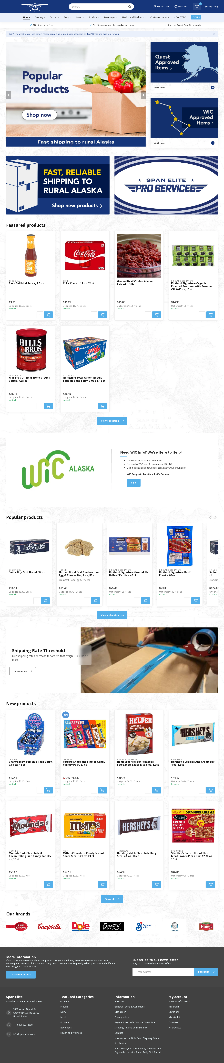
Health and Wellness (133, 17)
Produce (93, 17)
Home (26, 17)
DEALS (196, 17)
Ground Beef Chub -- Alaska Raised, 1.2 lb (135, 283)
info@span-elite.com (24, 1034)
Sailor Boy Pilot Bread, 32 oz (27, 572)
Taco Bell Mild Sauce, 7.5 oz (26, 283)
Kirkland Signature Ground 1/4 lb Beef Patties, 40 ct (128, 574)
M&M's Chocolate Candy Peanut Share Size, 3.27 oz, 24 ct (83, 855)
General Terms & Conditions (129, 1006)
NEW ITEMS (180, 17)
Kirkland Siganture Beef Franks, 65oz (175, 574)
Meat (79, 17)
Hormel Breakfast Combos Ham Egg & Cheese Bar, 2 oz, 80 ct (79, 574)
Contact (118, 1032)
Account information (179, 1001)
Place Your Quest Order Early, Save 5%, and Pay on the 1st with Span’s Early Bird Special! (138, 1050)
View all (109, 899)
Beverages (109, 17)
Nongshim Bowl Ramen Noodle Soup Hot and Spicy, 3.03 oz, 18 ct (84, 379)
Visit (133, 482)
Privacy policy (121, 1017)
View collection (110, 420)
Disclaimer (120, 1011)
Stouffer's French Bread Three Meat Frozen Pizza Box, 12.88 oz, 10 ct (192, 856)
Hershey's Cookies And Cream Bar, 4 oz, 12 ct (193, 763)
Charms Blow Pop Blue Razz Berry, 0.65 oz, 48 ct (30, 763)
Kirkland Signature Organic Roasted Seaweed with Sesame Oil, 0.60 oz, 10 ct (191, 286)
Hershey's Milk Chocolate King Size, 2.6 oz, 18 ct (136, 855)
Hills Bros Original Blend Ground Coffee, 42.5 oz (29, 379)
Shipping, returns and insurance (131, 1027)
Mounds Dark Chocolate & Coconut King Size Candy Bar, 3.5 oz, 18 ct (30, 856)
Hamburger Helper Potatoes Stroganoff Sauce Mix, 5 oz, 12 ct (138, 763)
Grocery (39, 17)
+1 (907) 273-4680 (23, 1024)
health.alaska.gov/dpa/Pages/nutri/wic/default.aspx (159, 467)
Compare (173, 1022)
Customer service (159, 17)
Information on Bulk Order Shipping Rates (136, 1038)
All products (175, 1027)
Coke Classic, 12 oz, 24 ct (78, 283)
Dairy (67, 17)
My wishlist (174, 1017)
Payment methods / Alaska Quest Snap (135, 1022)
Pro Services (121, 1043)
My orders (174, 1006)
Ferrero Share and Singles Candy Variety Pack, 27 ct (84, 763)
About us (119, 1001)
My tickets (174, 1011)
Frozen (53, 17)
